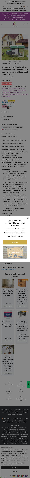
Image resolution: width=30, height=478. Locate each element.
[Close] (28, 218)
